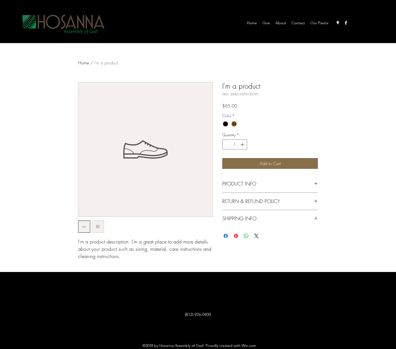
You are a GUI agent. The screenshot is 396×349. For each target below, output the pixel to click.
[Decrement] (226, 144)
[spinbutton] (234, 144)
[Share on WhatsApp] (246, 236)
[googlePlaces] (338, 23)
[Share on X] (256, 236)
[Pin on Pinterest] (236, 236)
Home (83, 63)
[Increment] (242, 144)
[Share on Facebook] (226, 236)
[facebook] (346, 23)
